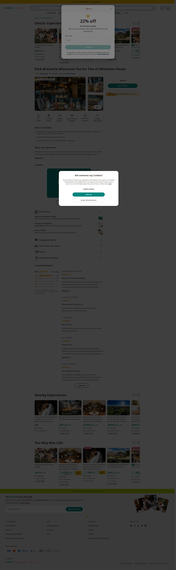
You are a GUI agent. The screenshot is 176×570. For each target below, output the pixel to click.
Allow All (88, 194)
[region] (88, 188)
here (110, 184)
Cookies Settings (88, 189)
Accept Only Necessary (89, 200)
